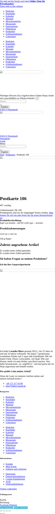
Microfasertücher (13, 21)
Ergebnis (4, 107)
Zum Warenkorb (6, 508)
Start (2, 155)
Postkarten (10, 31)
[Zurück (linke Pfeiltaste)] (1, 513)
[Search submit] (1, 104)
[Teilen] (7, 510)
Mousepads (11, 24)
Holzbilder (10, 13)
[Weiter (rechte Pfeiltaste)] (4, 513)
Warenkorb (5, 138)
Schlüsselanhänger (14, 34)
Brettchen (10, 11)
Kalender (10, 16)
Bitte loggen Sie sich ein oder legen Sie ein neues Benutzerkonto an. (26, 215)
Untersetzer (11, 36)
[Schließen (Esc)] (9, 510)
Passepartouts (12, 26)
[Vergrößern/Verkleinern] (1, 510)
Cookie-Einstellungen (15, 479)
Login (2, 141)
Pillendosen (11, 29)
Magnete (9, 19)
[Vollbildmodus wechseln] (4, 510)
